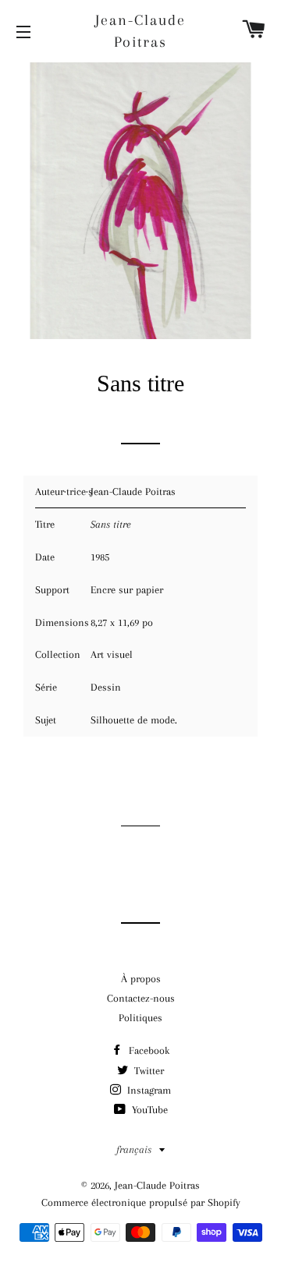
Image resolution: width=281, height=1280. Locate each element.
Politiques (140, 1018)
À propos (141, 979)
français (133, 1149)
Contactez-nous (141, 998)
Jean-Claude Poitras (140, 31)
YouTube (148, 1110)
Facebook (147, 1050)
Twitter (147, 1071)
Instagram (147, 1090)
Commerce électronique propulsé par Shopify (140, 1202)
